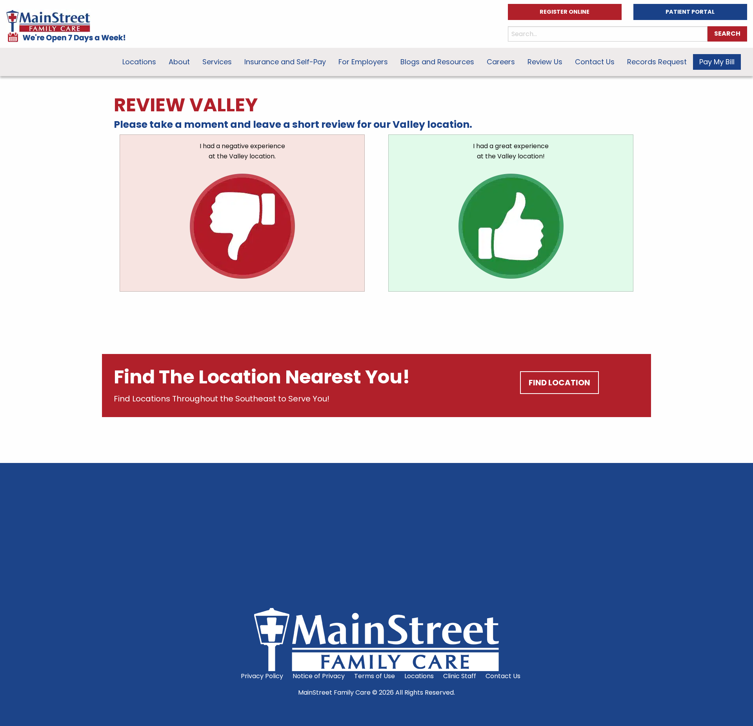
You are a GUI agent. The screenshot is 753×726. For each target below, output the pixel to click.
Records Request (657, 62)
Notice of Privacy (319, 676)
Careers (501, 62)
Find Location (559, 382)
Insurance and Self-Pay (285, 62)
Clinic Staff (459, 676)
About (179, 62)
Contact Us (595, 62)
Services (217, 62)
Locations (139, 62)
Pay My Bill (717, 62)
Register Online (564, 12)
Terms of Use (374, 676)
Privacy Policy (262, 676)
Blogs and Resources (437, 62)
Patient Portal (690, 12)
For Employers (363, 62)
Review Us (544, 62)
